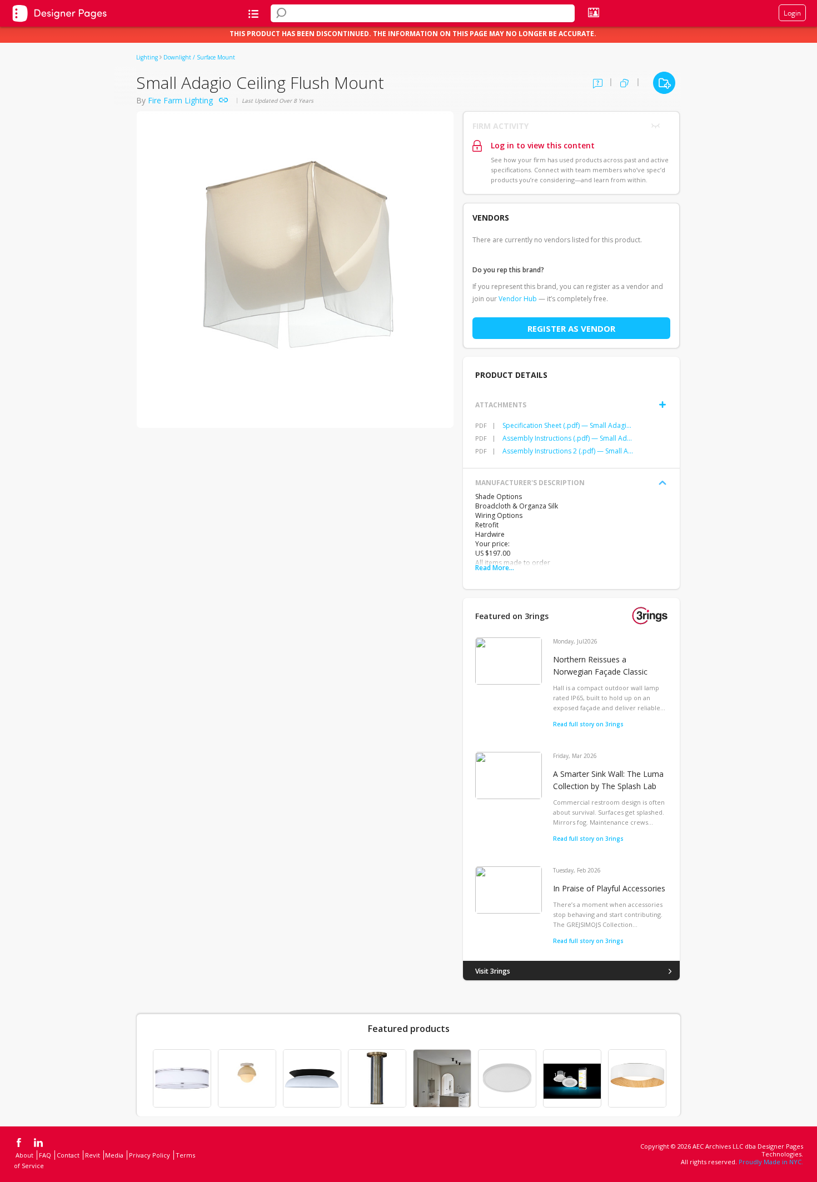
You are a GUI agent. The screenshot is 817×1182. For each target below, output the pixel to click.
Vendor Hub (518, 298)
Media (114, 1155)
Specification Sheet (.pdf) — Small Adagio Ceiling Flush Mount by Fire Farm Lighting (568, 425)
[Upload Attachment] (662, 404)
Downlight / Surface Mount (199, 57)
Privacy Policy (149, 1155)
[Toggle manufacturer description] (662, 483)
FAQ (45, 1155)
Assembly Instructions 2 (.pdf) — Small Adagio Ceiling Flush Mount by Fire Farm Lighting (568, 451)
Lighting (147, 57)
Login (792, 12)
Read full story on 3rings (588, 724)
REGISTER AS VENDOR (571, 328)
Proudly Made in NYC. (771, 1162)
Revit (92, 1155)
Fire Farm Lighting (180, 100)
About (24, 1155)
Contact (68, 1155)
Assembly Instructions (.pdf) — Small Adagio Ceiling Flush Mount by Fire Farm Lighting (568, 438)
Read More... (494, 567)
